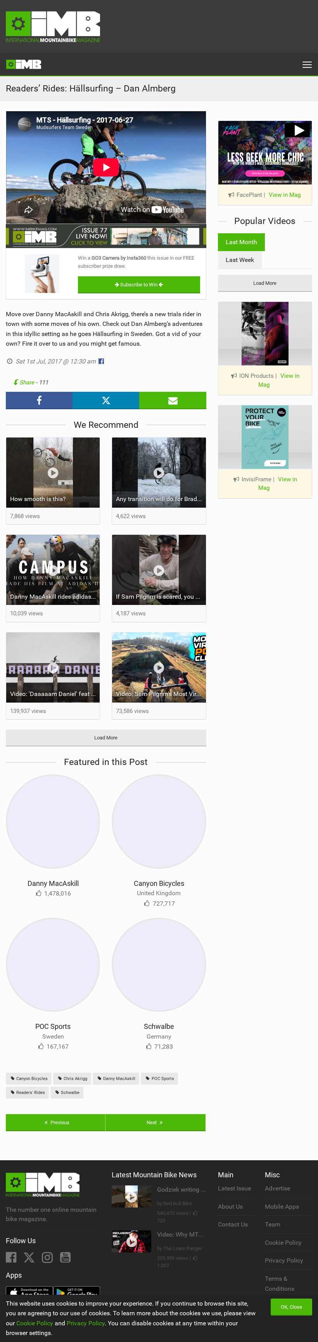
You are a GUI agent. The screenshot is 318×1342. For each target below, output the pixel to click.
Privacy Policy (284, 1260)
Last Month (241, 242)
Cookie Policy (283, 1242)
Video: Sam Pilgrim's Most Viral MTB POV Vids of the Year (161, 694)
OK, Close (291, 1307)
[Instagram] (48, 1259)
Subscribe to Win (139, 285)
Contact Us (233, 1224)
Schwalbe (159, 1026)
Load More (106, 738)
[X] (30, 1259)
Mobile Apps (282, 1206)
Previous (59, 1122)
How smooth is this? (38, 499)
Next (152, 1122)
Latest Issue (234, 1188)
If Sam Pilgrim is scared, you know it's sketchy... (161, 596)
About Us (230, 1206)
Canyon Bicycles (159, 883)
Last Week (240, 260)
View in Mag (285, 194)
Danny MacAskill (53, 883)
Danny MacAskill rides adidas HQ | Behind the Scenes (55, 596)
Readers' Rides (30, 1092)
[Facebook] (12, 1259)
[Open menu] (307, 65)
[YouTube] (65, 1259)
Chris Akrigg (74, 1078)
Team (272, 1224)
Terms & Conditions (279, 1283)
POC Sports (53, 1026)
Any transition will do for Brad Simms (161, 499)
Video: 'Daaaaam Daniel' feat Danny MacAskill (55, 694)
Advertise (277, 1188)
